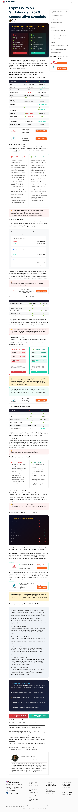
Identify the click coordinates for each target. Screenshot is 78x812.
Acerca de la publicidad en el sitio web (57, 71)
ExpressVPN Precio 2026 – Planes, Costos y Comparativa (22, 735)
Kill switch (12, 97)
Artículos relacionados (56, 52)
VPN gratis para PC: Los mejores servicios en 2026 (67, 796)
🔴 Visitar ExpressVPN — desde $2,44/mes (18, 716)
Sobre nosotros (9, 805)
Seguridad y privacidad (56, 19)
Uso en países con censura (56, 38)
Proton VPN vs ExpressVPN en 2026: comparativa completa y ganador (25, 722)
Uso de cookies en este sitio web (36, 805)
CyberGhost (36, 692)
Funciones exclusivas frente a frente (59, 35)
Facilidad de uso (54, 33)
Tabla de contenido (55, 8)
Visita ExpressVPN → (19, 52)
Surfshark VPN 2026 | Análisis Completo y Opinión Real (21, 747)
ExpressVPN (19, 60)
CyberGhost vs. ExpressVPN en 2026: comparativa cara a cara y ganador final (27, 725)
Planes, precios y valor (56, 27)
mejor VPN (21, 40)
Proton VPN (31, 692)
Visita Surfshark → (38, 52)
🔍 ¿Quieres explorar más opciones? (59, 49)
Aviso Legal (26, 805)
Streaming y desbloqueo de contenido (59, 25)
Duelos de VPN (52, 2)
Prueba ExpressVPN (42, 568)
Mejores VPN (21, 2)
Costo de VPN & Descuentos (32, 2)
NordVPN (26, 692)
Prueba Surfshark (42, 587)
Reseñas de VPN (44, 2)
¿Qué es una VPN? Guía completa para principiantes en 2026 (50, 790)
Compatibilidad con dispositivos (58, 30)
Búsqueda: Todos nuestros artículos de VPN (15, 806)
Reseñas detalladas (17, 692)
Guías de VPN (60, 2)
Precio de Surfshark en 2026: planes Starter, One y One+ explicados (24, 737)
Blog (66, 2)
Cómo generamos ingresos (50, 805)
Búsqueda (72, 2)
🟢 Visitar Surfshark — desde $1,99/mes (39, 716)
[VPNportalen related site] (12, 794)
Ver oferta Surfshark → (39, 371)
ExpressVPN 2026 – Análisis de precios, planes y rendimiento (23, 749)
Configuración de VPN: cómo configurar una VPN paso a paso (51, 786)
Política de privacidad (18, 805)
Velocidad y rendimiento (56, 22)
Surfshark (26, 60)
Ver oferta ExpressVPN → (18, 371)
